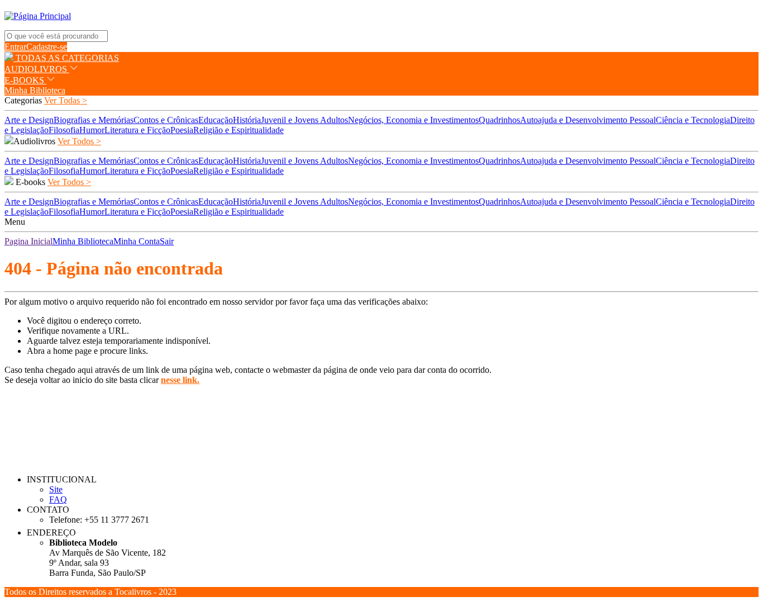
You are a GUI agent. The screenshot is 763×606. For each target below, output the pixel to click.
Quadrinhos (499, 120)
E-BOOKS (25, 80)
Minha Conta (136, 241)
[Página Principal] (37, 16)
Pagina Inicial (28, 241)
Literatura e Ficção (137, 130)
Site (56, 489)
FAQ (58, 499)
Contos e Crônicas (165, 120)
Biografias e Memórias (93, 120)
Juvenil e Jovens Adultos (304, 120)
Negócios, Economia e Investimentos (413, 120)
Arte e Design (29, 120)
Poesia (181, 130)
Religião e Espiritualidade (238, 130)
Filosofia (64, 130)
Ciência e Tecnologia (693, 120)
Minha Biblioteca (34, 90)
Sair (167, 241)
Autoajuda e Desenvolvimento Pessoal (588, 120)
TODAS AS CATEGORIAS (66, 58)
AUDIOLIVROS (36, 69)
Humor (91, 130)
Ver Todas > (65, 100)
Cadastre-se (46, 46)
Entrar (15, 46)
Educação (215, 120)
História (247, 120)
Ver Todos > (79, 141)
